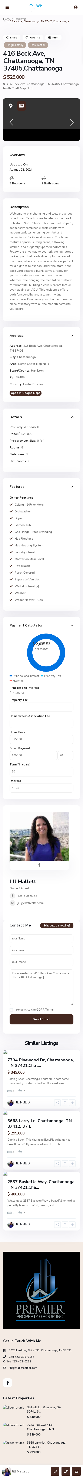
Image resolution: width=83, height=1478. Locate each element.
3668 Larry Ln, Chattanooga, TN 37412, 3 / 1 (39, 1123)
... (66, 1083)
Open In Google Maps (25, 393)
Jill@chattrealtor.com (23, 1368)
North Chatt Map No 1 (18, 88)
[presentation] (11, 124)
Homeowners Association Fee (30, 716)
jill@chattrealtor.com (30, 903)
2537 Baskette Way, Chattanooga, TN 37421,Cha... (41, 1184)
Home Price (17, 732)
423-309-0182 (27, 896)
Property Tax (18, 700)
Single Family (15, 45)
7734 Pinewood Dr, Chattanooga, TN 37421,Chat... (40, 1062)
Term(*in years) (20, 765)
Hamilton (37, 371)
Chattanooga (70, 84)
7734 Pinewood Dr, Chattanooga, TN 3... (41, 1427)
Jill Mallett (23, 881)
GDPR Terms (45, 1010)
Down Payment (20, 748)
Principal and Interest (24, 688)
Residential (20, 19)
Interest (15, 781)
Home (6, 19)
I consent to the (34, 1009)
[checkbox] (11, 1009)
